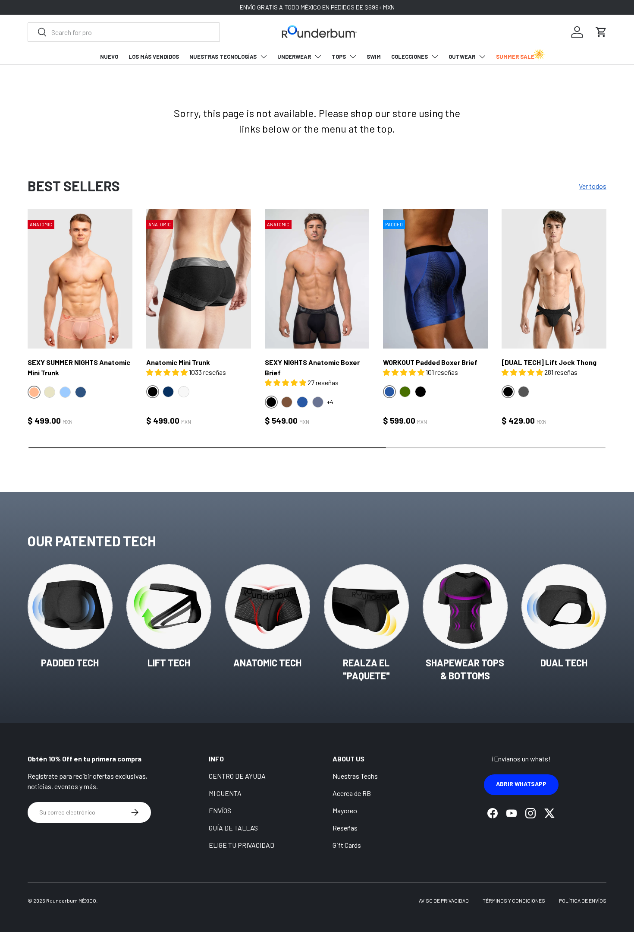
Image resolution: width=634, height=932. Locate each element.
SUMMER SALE (515, 56)
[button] (601, 31)
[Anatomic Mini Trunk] (198, 279)
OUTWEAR (462, 56)
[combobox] (124, 32)
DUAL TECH (563, 662)
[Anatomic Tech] (268, 606)
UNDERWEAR (294, 56)
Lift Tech (169, 662)
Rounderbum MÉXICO (71, 900)
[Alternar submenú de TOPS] (353, 56)
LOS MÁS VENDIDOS (154, 56)
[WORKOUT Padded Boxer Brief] (435, 279)
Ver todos (592, 186)
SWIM (374, 56)
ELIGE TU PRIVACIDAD (241, 845)
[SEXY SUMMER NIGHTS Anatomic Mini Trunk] (80, 279)
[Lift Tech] (169, 606)
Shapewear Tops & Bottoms (465, 669)
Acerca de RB (352, 793)
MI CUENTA (225, 793)
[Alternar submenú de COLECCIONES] (435, 56)
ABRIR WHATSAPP (521, 783)
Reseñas (345, 828)
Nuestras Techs (355, 776)
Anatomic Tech (267, 662)
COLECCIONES (409, 56)
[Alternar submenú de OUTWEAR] (482, 56)
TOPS (339, 56)
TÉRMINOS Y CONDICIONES (514, 900)
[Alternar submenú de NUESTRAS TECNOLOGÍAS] (263, 56)
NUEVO (109, 56)
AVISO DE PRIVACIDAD (444, 900)
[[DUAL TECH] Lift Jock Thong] (554, 279)
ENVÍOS (220, 810)
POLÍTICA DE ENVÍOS (582, 900)
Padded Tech (70, 662)
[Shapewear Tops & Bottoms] (465, 606)
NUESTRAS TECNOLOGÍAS (223, 56)
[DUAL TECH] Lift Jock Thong (549, 362)
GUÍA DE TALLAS (233, 828)
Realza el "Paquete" (366, 669)
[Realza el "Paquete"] (366, 606)
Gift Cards (347, 845)
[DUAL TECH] (564, 606)
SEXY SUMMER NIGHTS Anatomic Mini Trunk (79, 367)
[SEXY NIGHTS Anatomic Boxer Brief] (317, 279)
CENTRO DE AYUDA (237, 776)
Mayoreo (345, 810)
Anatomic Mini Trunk (178, 362)
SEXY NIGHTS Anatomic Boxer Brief (312, 367)
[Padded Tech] (70, 606)
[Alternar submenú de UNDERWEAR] (318, 56)
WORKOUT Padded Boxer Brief (430, 362)
